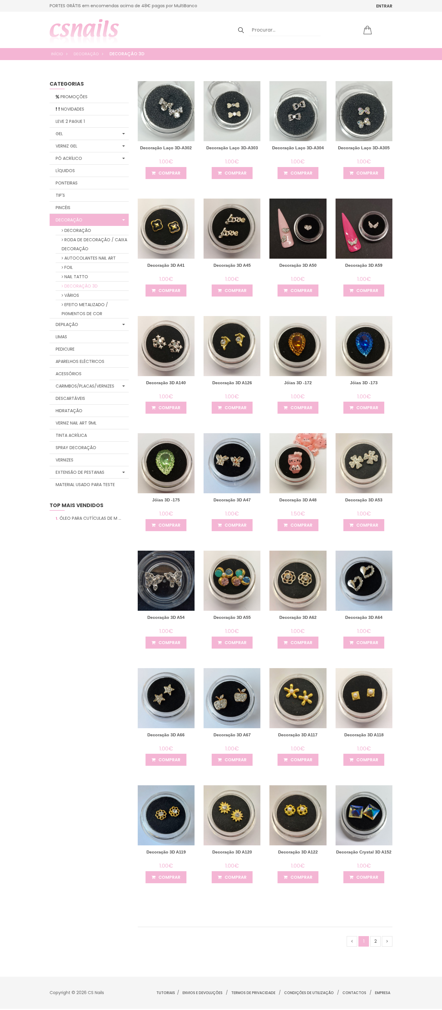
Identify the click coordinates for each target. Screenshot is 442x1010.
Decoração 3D (80, 286)
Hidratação (69, 411)
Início (57, 54)
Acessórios (68, 374)
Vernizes (64, 460)
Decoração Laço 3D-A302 (166, 147)
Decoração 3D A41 (166, 265)
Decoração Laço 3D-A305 (364, 147)
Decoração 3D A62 (298, 617)
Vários (71, 295)
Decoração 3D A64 (363, 617)
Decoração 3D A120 (232, 852)
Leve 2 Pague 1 (70, 121)
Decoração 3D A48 (298, 499)
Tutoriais (165, 992)
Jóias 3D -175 (166, 499)
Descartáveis (70, 398)
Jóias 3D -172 (298, 382)
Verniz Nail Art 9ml (76, 423)
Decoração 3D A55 (232, 617)
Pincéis (63, 208)
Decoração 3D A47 (232, 499)
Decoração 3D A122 (298, 852)
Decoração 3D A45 (232, 265)
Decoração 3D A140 (166, 382)
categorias (67, 84)
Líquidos (65, 171)
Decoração (86, 54)
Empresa (382, 992)
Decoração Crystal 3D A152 (363, 852)
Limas (61, 337)
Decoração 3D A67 (232, 734)
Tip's (60, 195)
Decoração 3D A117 (298, 734)
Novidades (72, 109)
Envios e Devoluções (203, 992)
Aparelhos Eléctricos (80, 361)
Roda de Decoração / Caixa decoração (94, 244)
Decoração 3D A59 (363, 265)
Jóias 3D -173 (364, 382)
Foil (68, 267)
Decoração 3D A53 (363, 499)
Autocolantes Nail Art (89, 258)
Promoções (73, 97)
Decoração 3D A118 (364, 734)
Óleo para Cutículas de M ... (88, 518)
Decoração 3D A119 (166, 852)
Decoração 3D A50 (298, 265)
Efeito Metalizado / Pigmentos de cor (85, 309)
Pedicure (65, 349)
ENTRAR (384, 6)
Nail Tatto (75, 277)
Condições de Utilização (309, 992)
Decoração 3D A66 (166, 734)
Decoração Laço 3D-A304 (298, 147)
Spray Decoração (76, 448)
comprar (169, 173)
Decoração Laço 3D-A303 (232, 147)
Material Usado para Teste (85, 485)
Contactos (354, 992)
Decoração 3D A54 (166, 617)
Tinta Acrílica (71, 435)
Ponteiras (67, 183)
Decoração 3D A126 (232, 382)
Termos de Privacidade (253, 992)
